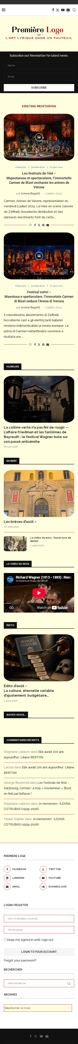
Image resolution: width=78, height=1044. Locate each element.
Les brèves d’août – (20, 522)
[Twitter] (57, 10)
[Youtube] (63, 10)
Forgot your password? (20, 960)
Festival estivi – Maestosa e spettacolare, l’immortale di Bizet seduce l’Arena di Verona (39, 296)
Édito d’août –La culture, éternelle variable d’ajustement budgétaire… (29, 690)
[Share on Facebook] (35, 225)
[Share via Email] (47, 225)
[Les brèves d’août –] (39, 493)
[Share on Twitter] (39, 225)
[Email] (68, 10)
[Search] (74, 10)
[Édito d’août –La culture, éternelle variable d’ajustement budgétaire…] (39, 657)
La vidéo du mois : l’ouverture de (50, 539)
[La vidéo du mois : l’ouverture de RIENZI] (15, 543)
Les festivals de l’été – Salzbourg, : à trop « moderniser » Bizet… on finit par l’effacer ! (38, 788)
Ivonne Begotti (30, 193)
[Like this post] (30, 225)
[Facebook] (53, 10)
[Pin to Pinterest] (43, 225)
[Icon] (39, 137)
